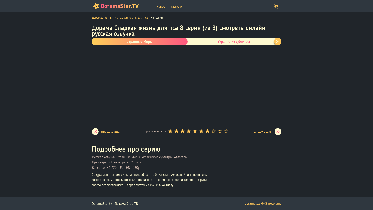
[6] (201, 131)
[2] (176, 131)
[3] (182, 131)
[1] (170, 131)
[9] (220, 131)
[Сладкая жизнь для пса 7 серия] (107, 131)
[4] (189, 131)
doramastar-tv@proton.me (263, 203)
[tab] (277, 41)
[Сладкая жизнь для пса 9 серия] (267, 131)
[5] (195, 131)
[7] (207, 131)
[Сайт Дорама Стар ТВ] (115, 6)
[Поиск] (276, 6)
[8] (213, 131)
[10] (226, 131)
